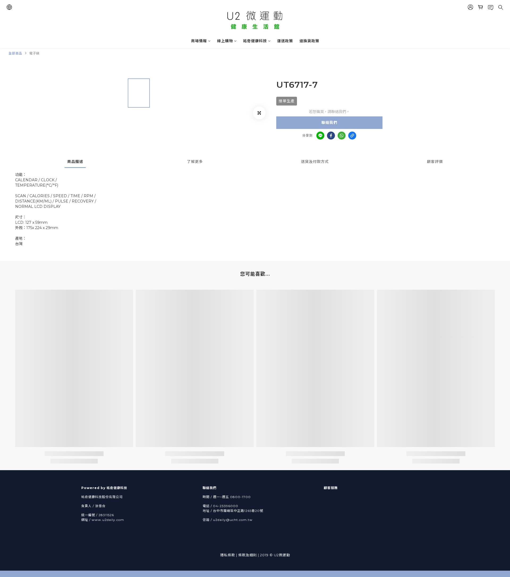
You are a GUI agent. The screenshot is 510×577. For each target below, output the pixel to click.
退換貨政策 (309, 41)
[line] (320, 136)
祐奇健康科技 (255, 41)
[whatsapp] (342, 136)
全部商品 (15, 53)
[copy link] (352, 136)
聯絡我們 (329, 122)
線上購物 (225, 41)
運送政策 (285, 41)
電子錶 (34, 53)
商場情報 (199, 41)
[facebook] (331, 136)
